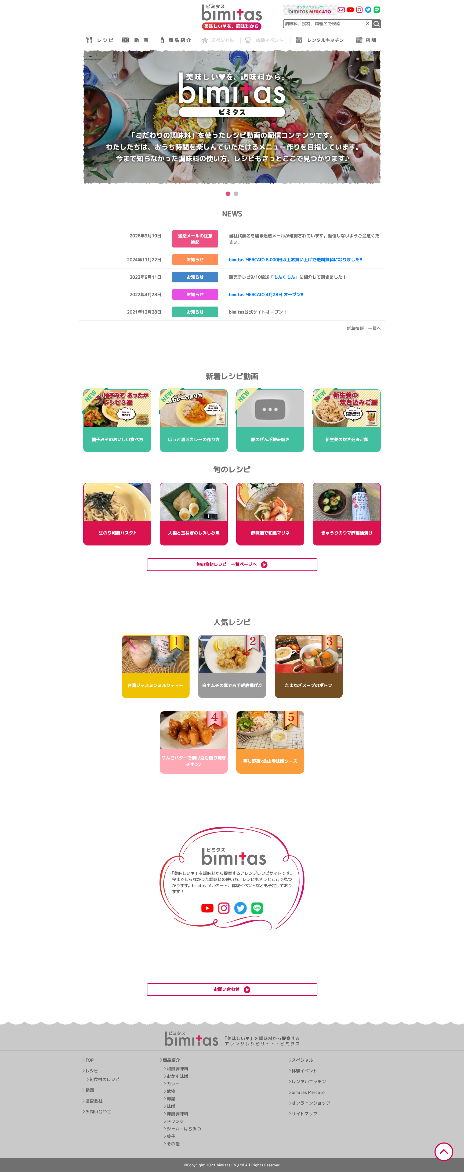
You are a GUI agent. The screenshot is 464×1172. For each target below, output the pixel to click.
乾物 (171, 1091)
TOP (89, 1060)
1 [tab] (228, 194)
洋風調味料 (177, 1114)
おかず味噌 (177, 1076)
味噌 (171, 1106)
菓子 (171, 1136)
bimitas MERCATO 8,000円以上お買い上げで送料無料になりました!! (295, 260)
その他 (173, 1144)
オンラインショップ (311, 1103)
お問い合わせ (98, 1112)
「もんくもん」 (284, 277)
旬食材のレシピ (104, 1079)
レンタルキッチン (309, 1081)
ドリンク (175, 1121)
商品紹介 (171, 1060)
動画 (89, 1090)
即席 (171, 1099)
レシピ (91, 1071)
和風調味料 (177, 1069)
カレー (173, 1084)
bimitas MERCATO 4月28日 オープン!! (266, 294)
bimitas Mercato (308, 1092)
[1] (376, 23)
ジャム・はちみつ (184, 1129)
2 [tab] (236, 194)
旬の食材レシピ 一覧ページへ (229, 564)
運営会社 (94, 1101)
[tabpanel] (232, 117)
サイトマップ (304, 1114)
